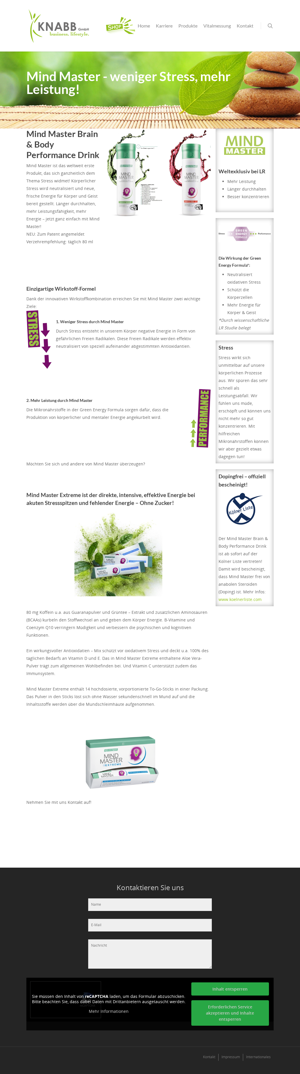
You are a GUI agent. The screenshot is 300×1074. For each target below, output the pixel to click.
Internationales (258, 1056)
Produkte (187, 25)
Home (144, 25)
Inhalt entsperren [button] (230, 989)
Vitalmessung (217, 25)
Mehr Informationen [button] (109, 1011)
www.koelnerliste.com (240, 599)
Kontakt (245, 25)
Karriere (164, 25)
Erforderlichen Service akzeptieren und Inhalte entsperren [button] (230, 1013)
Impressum (230, 1056)
